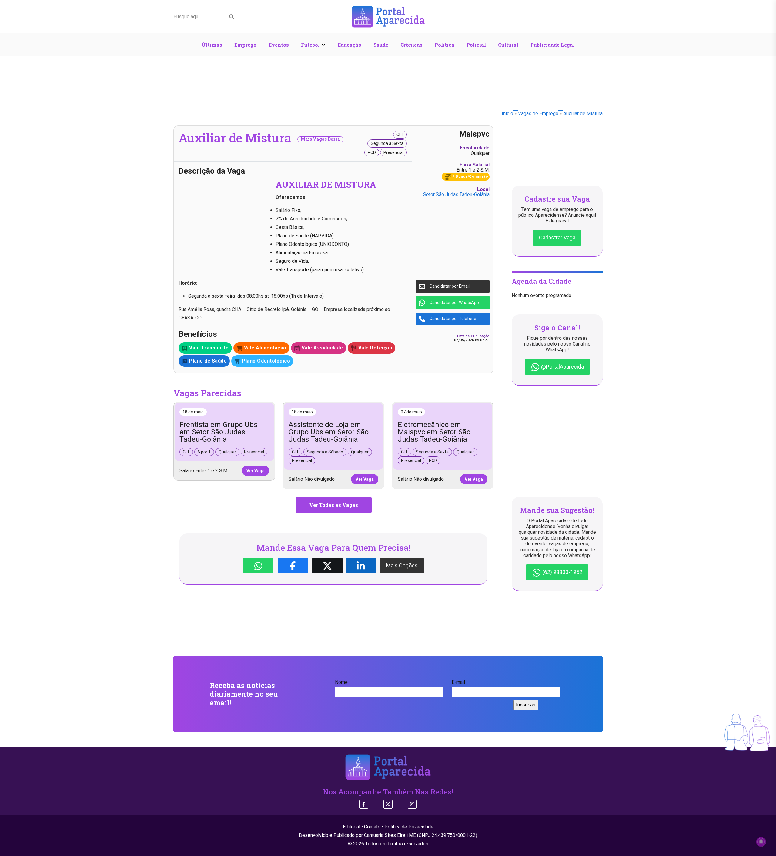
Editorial (351, 827)
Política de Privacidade (408, 827)
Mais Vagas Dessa (320, 139)
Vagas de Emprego (538, 113)
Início (507, 113)
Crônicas (411, 45)
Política (444, 45)
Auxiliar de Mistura (583, 113)
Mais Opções (402, 565)
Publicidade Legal (552, 45)
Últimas (212, 45)
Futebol (310, 45)
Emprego (245, 45)
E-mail (458, 682)
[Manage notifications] (761, 842)
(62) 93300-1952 (561, 572)
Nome (341, 682)
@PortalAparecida (562, 366)
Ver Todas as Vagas (333, 505)
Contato (372, 827)
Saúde (380, 45)
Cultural (508, 45)
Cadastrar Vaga (557, 237)
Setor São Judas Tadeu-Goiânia (456, 194)
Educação (349, 45)
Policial (476, 45)
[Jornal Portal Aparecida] (388, 16)
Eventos (279, 45)
